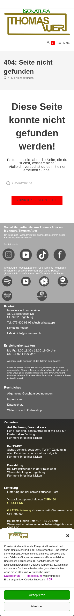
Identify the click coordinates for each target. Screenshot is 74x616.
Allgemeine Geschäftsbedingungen (30, 393)
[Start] (5, 77)
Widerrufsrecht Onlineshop (24, 410)
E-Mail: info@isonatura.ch (24, 333)
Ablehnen (37, 606)
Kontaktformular (17, 327)
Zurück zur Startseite (37, 200)
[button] (68, 536)
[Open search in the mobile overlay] (37, 183)
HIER (49, 579)
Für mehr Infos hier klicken (24, 437)
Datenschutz (12, 575)
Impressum (34, 575)
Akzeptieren (37, 595)
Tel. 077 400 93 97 (19, 322)
